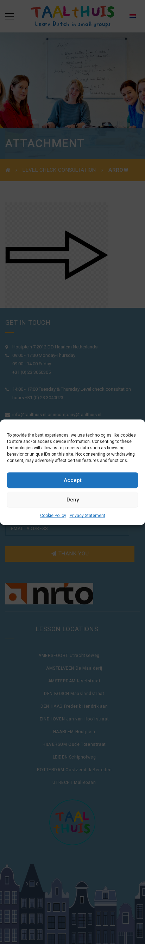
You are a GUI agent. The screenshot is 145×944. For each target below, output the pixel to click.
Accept (73, 480)
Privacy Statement (87, 515)
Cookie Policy (53, 515)
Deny (73, 500)
